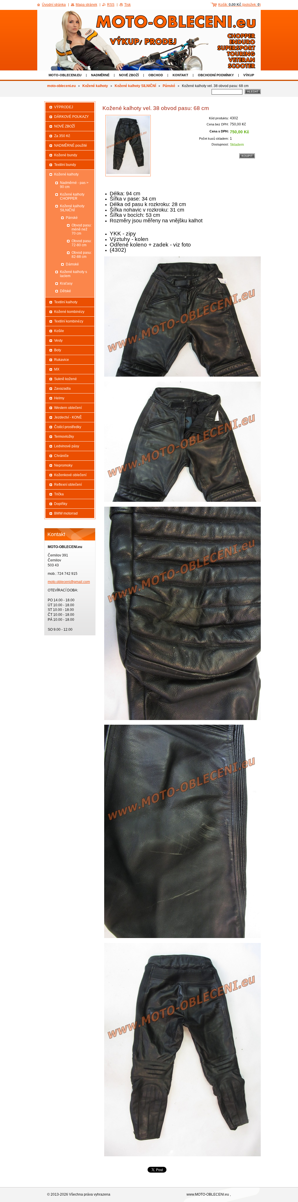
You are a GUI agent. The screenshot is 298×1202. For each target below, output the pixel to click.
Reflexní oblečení (68, 485)
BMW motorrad (66, 513)
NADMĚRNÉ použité (70, 145)
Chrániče (61, 456)
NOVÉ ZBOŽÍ (129, 75)
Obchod (155, 75)
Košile (59, 331)
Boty (57, 350)
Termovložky (64, 437)
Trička (59, 494)
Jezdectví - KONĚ (68, 417)
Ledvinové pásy (66, 446)
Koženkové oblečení (70, 475)
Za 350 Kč (62, 136)
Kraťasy (66, 283)
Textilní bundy (65, 165)
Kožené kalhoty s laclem (73, 274)
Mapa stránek (86, 5)
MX (56, 369)
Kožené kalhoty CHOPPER (72, 196)
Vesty (58, 340)
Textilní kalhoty (65, 302)
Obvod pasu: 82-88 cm (82, 255)
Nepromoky (63, 465)
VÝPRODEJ (63, 107)
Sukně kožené (65, 379)
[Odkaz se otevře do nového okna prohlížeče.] (128, 145)
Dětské (65, 291)
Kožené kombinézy (69, 312)
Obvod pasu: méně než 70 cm (82, 229)
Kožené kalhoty (95, 86)
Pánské (169, 86)
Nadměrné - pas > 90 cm (74, 185)
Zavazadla (62, 389)
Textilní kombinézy (68, 321)
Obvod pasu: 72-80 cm (82, 243)
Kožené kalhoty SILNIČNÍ (135, 86)
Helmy (59, 398)
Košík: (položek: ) (239, 5)
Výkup (248, 75)
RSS (110, 5)
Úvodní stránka (54, 5)
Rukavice (61, 360)
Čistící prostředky (67, 427)
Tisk (127, 5)
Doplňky (60, 504)
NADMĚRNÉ (100, 75)
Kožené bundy (65, 155)
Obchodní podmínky (216, 75)
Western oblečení (68, 408)
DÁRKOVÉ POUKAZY (71, 117)
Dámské (72, 264)
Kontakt (180, 75)
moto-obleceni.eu (65, 75)
